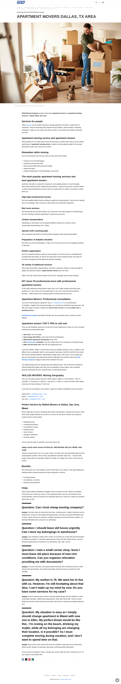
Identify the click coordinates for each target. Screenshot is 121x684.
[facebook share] (23, 659)
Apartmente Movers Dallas (43, 7)
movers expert (89, 7)
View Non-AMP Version (65, 679)
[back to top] (117, 680)
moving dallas (21, 8)
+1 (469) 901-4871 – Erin (38, 394)
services (29, 125)
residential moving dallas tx (48, 8)
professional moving (33, 8)
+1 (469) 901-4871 (58, 303)
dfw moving (66, 7)
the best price (31, 342)
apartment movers (29, 7)
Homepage (19, 7)
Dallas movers (57, 7)
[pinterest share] (29, 659)
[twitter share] (26, 659)
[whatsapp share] (33, 659)
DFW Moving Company (77, 7)
